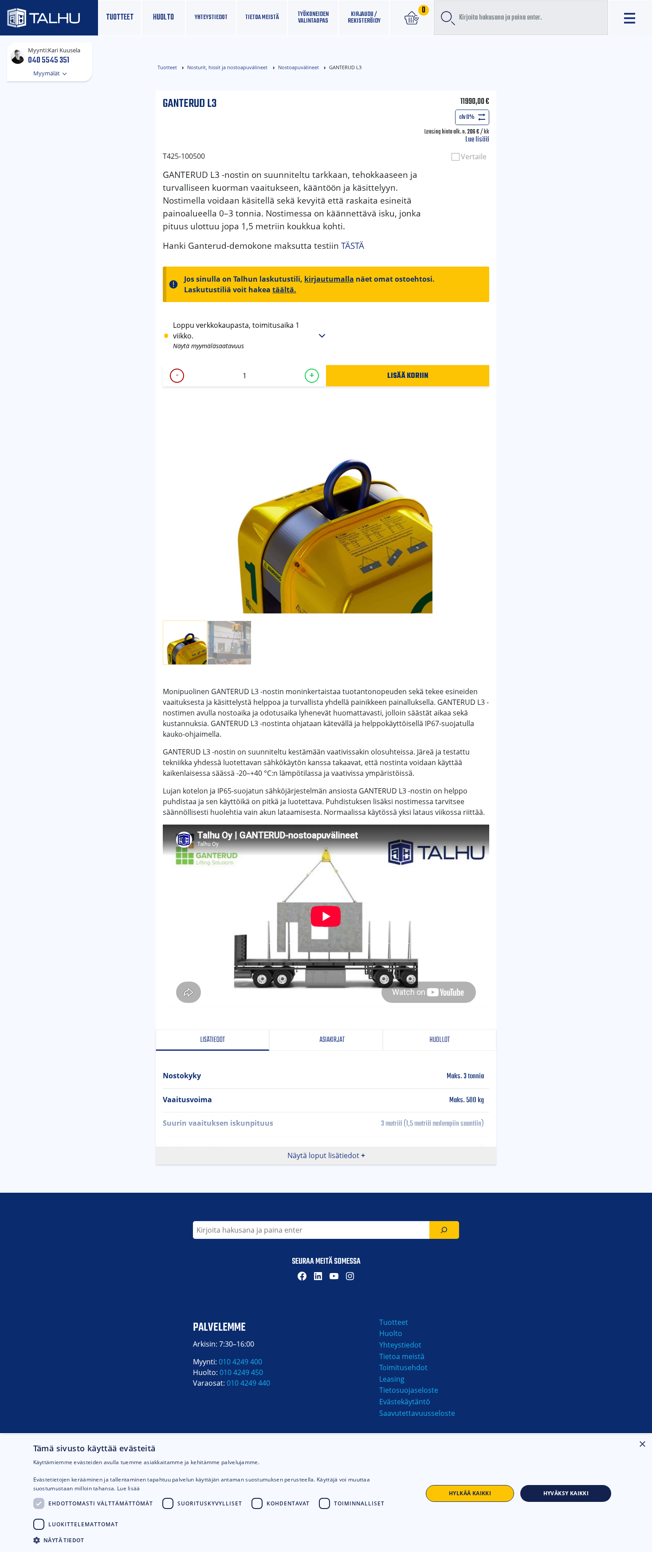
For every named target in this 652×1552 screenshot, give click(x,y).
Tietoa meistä (262, 17)
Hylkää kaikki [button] (470, 1493)
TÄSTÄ (352, 245)
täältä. (284, 290)
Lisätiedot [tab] (212, 1040)
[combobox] (521, 17)
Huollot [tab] (439, 1040)
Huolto (163, 18)
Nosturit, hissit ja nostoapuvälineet (227, 67)
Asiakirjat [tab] (331, 1040)
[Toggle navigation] (630, 17)
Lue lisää (477, 139)
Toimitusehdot (403, 1367)
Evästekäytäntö (404, 1402)
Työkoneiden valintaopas (313, 17)
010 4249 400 (240, 1362)
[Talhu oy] (49, 17)
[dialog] (326, 1493)
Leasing (392, 1379)
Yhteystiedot (400, 1345)
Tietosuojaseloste (408, 1390)
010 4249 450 (241, 1372)
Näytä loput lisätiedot (323, 1155)
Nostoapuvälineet (298, 67)
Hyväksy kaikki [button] (566, 1493)
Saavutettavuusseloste (417, 1413)
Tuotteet (120, 18)
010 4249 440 (248, 1383)
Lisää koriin (407, 375)
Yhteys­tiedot (211, 17)
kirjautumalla (329, 279)
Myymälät (47, 73)
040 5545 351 (48, 60)
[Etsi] (444, 1230)
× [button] (642, 1444)
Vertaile (474, 156)
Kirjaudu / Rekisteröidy (364, 17)
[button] (222, 1540)
